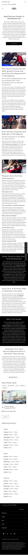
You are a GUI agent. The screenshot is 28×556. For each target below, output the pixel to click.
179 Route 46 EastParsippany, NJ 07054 (9, 407)
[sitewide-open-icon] (25, 2)
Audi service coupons (11, 144)
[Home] (14, 8)
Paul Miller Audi (6, 1)
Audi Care (21, 295)
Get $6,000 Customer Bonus (26, 251)
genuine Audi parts (21, 265)
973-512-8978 (12, 4)
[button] (14, 513)
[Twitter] (11, 534)
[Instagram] (7, 534)
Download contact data (10, 411)
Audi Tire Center (7, 325)
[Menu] (3, 8)
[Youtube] (14, 534)
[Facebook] (3, 534)
